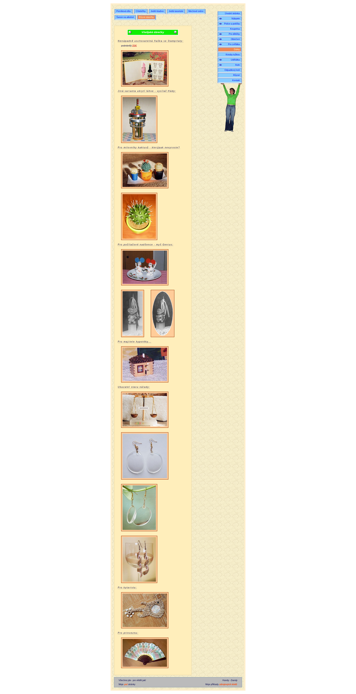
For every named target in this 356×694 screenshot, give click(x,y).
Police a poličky (232, 24)
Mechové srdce (195, 11)
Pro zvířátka (234, 44)
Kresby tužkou (233, 54)
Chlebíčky (141, 11)
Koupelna (235, 29)
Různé (236, 75)
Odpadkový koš (232, 70)
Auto (237, 65)
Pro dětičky (234, 34)
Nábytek (236, 18)
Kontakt (236, 80)
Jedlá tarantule (176, 11)
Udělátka (235, 60)
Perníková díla (123, 11)
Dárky (237, 49)
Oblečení (235, 39)
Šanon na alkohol (125, 17)
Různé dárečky (146, 17)
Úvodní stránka (232, 13)
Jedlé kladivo (157, 11)
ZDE (134, 46)
